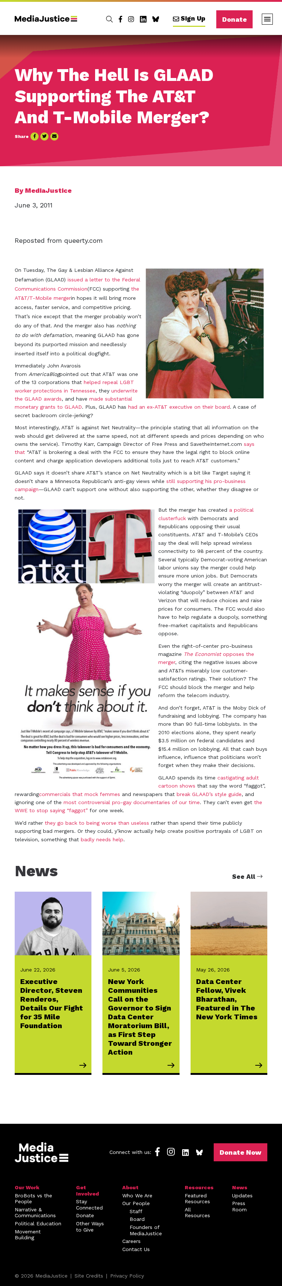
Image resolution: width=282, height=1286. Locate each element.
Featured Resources (197, 1199)
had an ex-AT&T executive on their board (179, 407)
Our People (136, 1203)
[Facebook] (120, 19)
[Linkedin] (143, 19)
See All (244, 876)
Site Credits (89, 1276)
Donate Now (240, 1152)
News (239, 1187)
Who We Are (137, 1195)
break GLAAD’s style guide (209, 794)
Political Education (38, 1223)
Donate (234, 19)
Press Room (239, 1206)
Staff (136, 1211)
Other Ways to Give (90, 1227)
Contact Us (136, 1249)
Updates (242, 1195)
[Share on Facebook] (34, 136)
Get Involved (87, 1190)
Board (137, 1219)
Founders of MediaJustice (146, 1230)
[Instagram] (131, 19)
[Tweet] (44, 136)
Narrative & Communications (35, 1213)
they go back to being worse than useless (97, 823)
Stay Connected (89, 1204)
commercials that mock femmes (79, 794)
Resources (199, 1187)
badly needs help (102, 839)
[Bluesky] (155, 19)
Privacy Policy (127, 1276)
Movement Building (28, 1235)
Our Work (27, 1187)
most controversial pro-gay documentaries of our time (132, 802)
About (130, 1187)
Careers (131, 1241)
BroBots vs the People (33, 1199)
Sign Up (193, 18)
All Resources (197, 1213)
